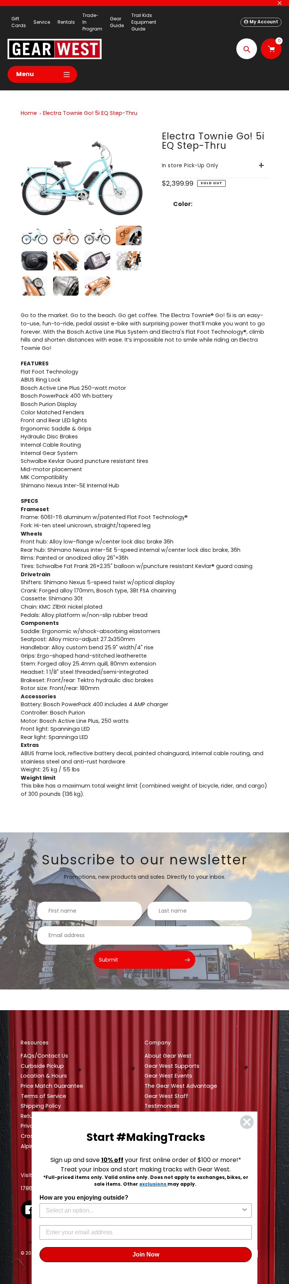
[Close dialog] (246, 1122)
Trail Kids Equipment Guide (143, 22)
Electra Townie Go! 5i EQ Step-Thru (90, 113)
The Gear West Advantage (180, 1086)
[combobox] (143, 1210)
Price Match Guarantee (52, 1086)
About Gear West (168, 1056)
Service (41, 22)
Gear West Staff (166, 1096)
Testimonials (161, 1106)
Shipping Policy (41, 1106)
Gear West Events (168, 1075)
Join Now (145, 1254)
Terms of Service (43, 1096)
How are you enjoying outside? (84, 1197)
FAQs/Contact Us (44, 1056)
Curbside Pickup (42, 1066)
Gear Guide (117, 22)
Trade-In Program (92, 22)
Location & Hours (44, 1075)
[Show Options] (244, 1210)
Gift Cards (18, 22)
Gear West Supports (171, 1066)
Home (29, 113)
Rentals (66, 22)
